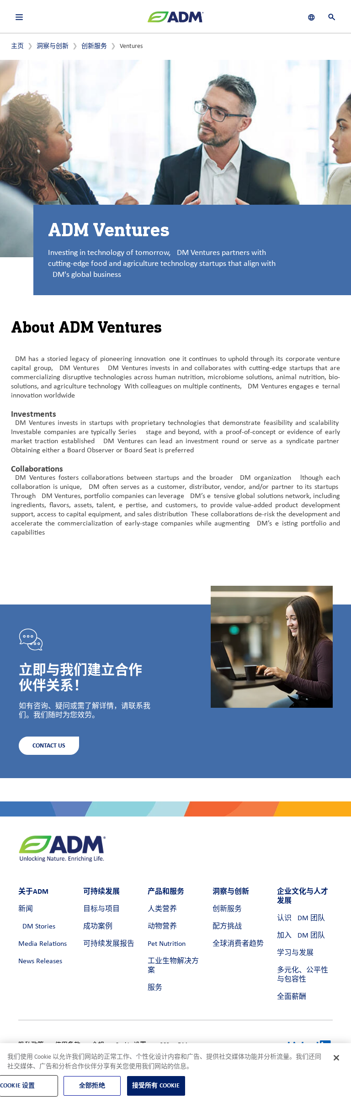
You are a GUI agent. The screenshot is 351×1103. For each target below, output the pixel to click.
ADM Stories (36, 926)
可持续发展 (101, 891)
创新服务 (94, 46)
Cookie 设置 (17, 1085)
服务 (155, 988)
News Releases (40, 961)
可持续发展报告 (108, 944)
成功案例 (97, 926)
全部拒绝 (92, 1085)
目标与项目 (101, 909)
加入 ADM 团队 (301, 935)
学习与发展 (295, 953)
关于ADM (33, 891)
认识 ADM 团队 (301, 918)
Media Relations (42, 944)
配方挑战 (227, 926)
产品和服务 (166, 891)
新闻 (25, 909)
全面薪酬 (291, 997)
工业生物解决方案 (173, 966)
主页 (17, 46)
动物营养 (162, 926)
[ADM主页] (175, 20)
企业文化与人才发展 (302, 896)
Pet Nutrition (167, 944)
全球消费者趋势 (238, 944)
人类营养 (162, 909)
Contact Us (48, 745)
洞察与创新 (53, 46)
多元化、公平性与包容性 (302, 975)
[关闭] (336, 1058)
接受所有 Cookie (156, 1085)
